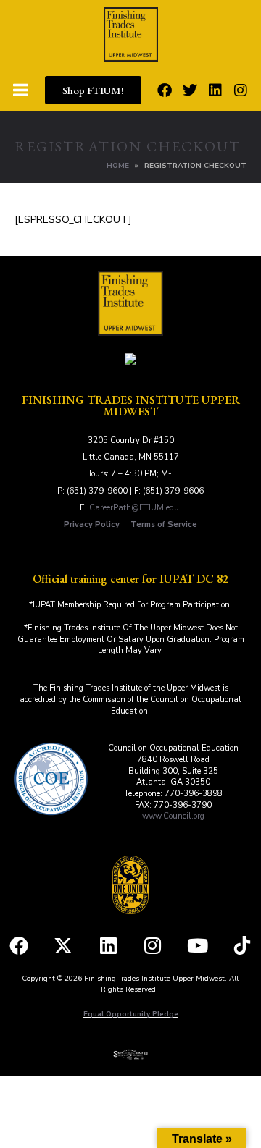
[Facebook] (164, 90)
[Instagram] (240, 90)
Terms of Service (163, 524)
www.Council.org (173, 816)
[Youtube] (197, 945)
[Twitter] (190, 90)
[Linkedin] (215, 90)
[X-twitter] (63, 945)
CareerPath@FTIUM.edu (134, 507)
